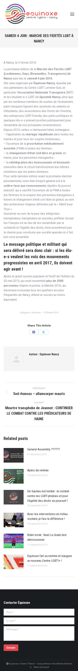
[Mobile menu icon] (72, 14)
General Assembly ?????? (43, 449)
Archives (35, 312)
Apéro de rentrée (38, 470)
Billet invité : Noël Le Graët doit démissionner (46, 537)
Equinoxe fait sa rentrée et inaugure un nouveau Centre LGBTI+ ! (49, 558)
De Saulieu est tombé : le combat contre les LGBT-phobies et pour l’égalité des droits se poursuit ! (48, 496)
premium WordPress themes (57, 663)
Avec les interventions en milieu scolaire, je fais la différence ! (47, 516)
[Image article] (14, 455)
